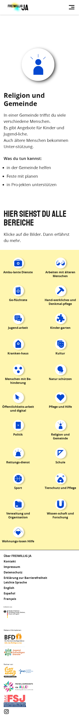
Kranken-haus (18, 353)
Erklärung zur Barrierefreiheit (25, 578)
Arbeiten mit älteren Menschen (60, 274)
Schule (60, 462)
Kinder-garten (60, 328)
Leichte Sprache (15, 582)
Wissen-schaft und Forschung (60, 515)
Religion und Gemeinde (60, 436)
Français (10, 599)
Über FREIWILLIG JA (17, 556)
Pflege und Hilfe (60, 407)
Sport (18, 488)
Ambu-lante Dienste (18, 272)
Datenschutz (13, 572)
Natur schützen (60, 379)
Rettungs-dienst (18, 462)
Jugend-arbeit (18, 328)
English (9, 588)
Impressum (12, 567)
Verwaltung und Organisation (18, 515)
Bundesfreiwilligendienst (18, 638)
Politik (18, 434)
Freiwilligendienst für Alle (18, 687)
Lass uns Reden (18, 673)
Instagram (6, 711)
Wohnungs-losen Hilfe (18, 541)
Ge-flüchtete (18, 300)
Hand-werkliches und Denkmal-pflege (60, 302)
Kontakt (10, 561)
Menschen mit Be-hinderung (18, 381)
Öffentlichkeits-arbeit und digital (18, 409)
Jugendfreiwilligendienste (18, 653)
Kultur (60, 353)
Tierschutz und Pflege (60, 488)
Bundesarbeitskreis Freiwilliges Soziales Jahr (18, 701)
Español (9, 593)
